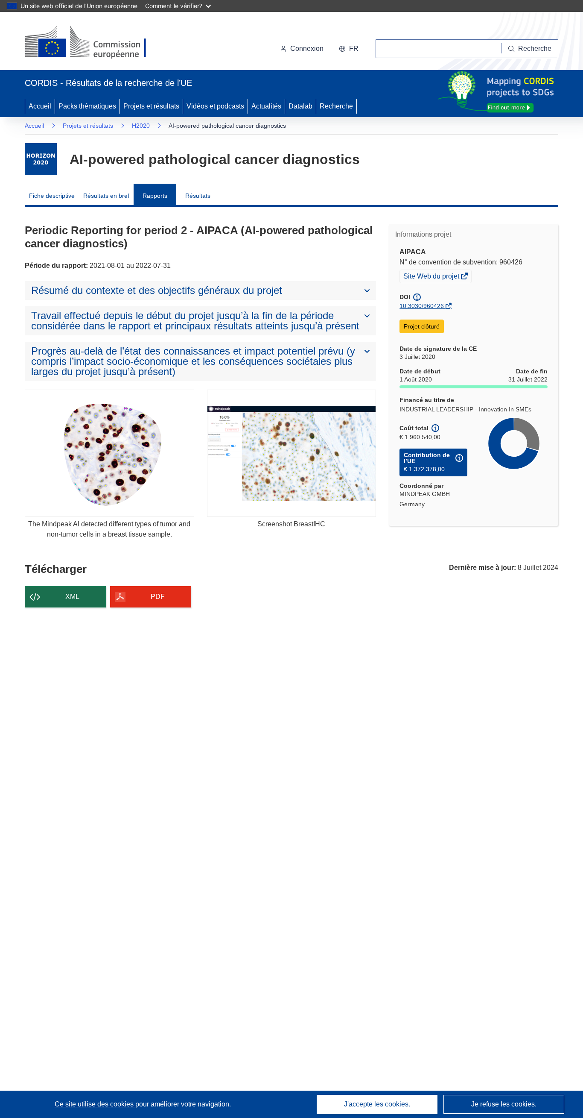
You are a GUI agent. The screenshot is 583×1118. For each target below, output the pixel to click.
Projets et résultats (151, 106)
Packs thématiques (87, 106)
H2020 (141, 125)
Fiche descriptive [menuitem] (52, 195)
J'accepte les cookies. (377, 1104)
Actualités (266, 106)
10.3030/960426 (421, 305)
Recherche (336, 106)
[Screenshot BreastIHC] (291, 453)
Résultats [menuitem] (197, 195)
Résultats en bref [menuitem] (106, 195)
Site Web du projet (432, 277)
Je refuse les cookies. (503, 1104)
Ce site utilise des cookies (95, 1104)
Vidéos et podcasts (215, 106)
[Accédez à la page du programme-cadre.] (41, 159)
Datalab (300, 106)
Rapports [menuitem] (155, 195)
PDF (158, 596)
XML (72, 596)
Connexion (307, 48)
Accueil (40, 106)
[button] (348, 48)
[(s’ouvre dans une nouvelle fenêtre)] (94, 43)
